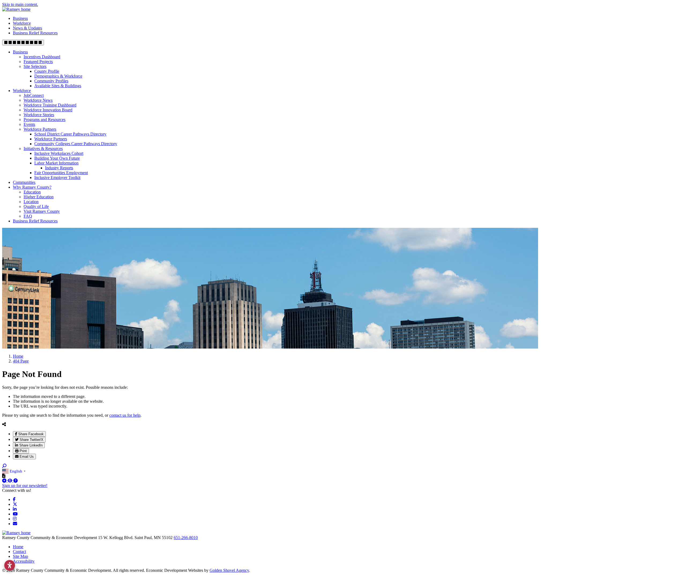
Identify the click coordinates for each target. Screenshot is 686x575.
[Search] (4, 466)
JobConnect (34, 95)
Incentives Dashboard (42, 56)
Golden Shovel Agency (229, 570)
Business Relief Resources (35, 33)
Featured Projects (38, 61)
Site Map (20, 556)
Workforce (22, 23)
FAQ (28, 216)
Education (32, 192)
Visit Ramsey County (42, 211)
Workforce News (38, 100)
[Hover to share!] (4, 424)
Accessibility (24, 561)
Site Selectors (35, 66)
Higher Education (39, 197)
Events (29, 124)
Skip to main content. (20, 4)
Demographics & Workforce (58, 76)
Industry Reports (59, 168)
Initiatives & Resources (43, 148)
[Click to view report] (10, 480)
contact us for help (124, 415)
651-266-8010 (186, 537)
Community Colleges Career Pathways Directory (75, 143)
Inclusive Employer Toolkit (57, 177)
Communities (24, 182)
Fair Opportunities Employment (61, 172)
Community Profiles (51, 81)
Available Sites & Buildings (57, 85)
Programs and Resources (44, 119)
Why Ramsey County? (32, 187)
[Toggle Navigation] (23, 42)
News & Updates (27, 28)
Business (20, 18)
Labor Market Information (56, 163)
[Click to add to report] (5, 480)
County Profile (46, 71)
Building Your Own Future (57, 158)
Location (31, 201)
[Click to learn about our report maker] (15, 480)
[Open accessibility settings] (9, 565)
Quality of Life (36, 206)
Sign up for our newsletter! (24, 485)
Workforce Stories (39, 114)
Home (18, 546)
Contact (19, 551)
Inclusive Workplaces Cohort (58, 153)
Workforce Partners (40, 129)
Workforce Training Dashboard (50, 105)
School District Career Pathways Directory (70, 134)
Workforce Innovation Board (48, 110)
